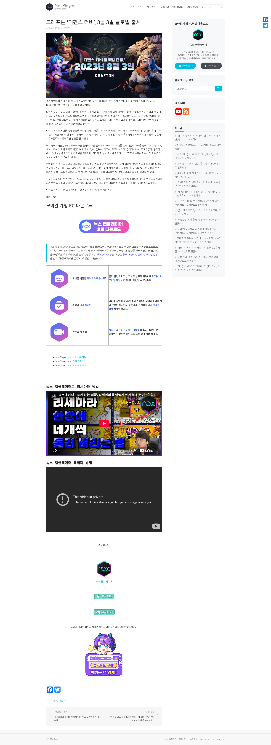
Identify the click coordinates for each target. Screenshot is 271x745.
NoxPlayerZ (177, 7)
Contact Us (192, 7)
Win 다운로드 (187, 66)
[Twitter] (266, 26)
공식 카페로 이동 (75, 361)
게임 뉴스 (63, 701)
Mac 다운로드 (213, 66)
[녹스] (75, 7)
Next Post (132, 716)
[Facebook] (266, 19)
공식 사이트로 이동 (76, 357)
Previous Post (76, 716)
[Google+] (266, 29)
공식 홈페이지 (137, 7)
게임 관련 (151, 7)
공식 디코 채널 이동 (77, 365)
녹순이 (67, 28)
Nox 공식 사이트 (104, 581)
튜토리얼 (165, 7)
